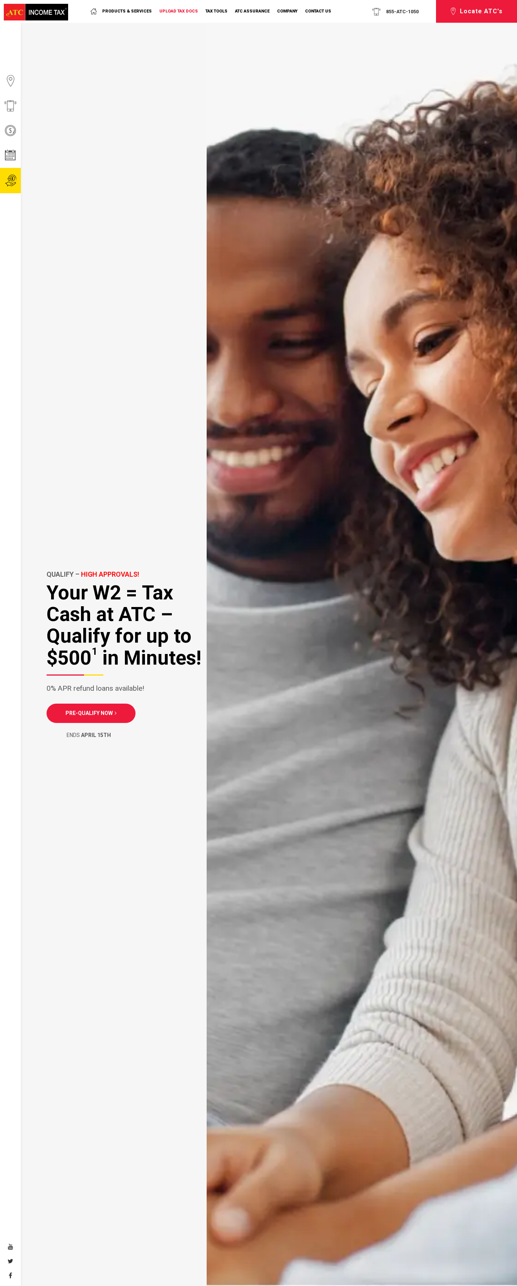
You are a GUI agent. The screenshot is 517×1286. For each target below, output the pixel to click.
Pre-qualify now (89, 713)
